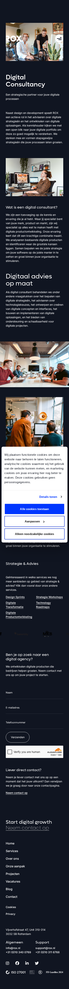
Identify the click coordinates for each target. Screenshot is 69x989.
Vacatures (13, 881)
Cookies (11, 907)
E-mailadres (13, 707)
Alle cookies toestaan (34, 508)
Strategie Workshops (49, 597)
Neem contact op (17, 792)
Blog (9, 889)
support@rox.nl (45, 948)
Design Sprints (15, 597)
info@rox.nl (13, 948)
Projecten (13, 874)
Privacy (10, 913)
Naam (9, 692)
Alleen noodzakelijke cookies (34, 533)
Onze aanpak (15, 866)
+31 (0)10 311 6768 (47, 952)
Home (10, 843)
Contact (11, 897)
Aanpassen (32, 521)
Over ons (12, 858)
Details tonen (48, 496)
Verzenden (18, 737)
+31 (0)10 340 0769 (18, 952)
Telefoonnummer (15, 722)
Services (12, 851)
